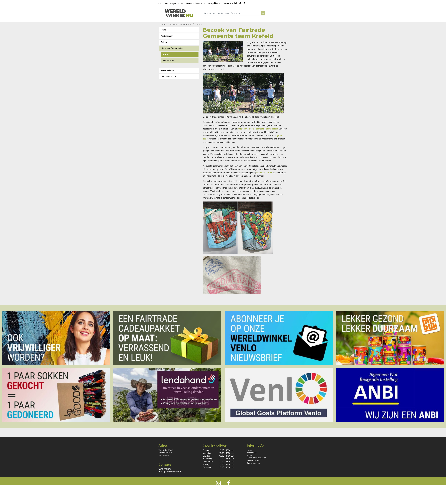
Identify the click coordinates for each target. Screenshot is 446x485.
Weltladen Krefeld (264, 173)
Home (160, 3)
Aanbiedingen (170, 3)
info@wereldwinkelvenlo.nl (170, 472)
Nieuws (198, 24)
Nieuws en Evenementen (195, 3)
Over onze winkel (230, 3)
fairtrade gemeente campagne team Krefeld (258, 129)
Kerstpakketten (214, 3)
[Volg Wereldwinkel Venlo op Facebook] (245, 3)
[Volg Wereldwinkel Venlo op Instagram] (240, 3)
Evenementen (169, 60)
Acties (181, 3)
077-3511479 (165, 469)
